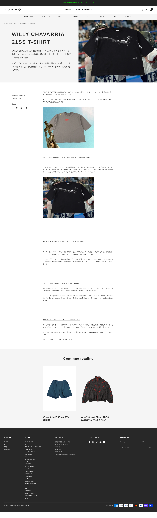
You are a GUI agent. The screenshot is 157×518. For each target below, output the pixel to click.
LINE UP (61, 16)
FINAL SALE (28, 16)
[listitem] (12, 108)
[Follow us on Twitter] (12, 10)
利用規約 (57, 446)
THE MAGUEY (29, 486)
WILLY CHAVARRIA (31, 495)
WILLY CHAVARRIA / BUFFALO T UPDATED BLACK (62, 283)
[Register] (150, 447)
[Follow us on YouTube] (16, 10)
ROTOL (27, 478)
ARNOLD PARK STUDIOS (33, 446)
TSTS (27, 488)
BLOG (89, 16)
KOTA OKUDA (29, 466)
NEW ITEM (46, 16)
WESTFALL (28, 491)
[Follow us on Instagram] (8, 10)
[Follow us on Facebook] (5, 10)
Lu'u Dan (28, 468)
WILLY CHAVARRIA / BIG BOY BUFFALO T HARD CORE (63, 242)
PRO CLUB (28, 476)
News (10, 23)
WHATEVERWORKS (31, 493)
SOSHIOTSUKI (29, 481)
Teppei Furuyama (30, 483)
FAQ (115, 16)
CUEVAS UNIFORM (31, 451)
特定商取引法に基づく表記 (62, 442)
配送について (58, 449)
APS (74, 172)
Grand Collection (30, 459)
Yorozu (27, 498)
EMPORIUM (28, 454)
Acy (26, 444)
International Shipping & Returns (65, 454)
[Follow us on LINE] (19, 10)
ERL (26, 456)
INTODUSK (28, 464)
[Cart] (151, 10)
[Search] (142, 10)
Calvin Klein (28, 449)
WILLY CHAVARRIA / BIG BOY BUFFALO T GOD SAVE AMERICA (66, 157)
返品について (58, 451)
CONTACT (129, 16)
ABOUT (102, 16)
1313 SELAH (29, 442)
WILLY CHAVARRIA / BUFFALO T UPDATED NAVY (61, 320)
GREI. (27, 461)
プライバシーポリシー (61, 444)
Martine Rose (29, 473)
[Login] (146, 9)
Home (6, 23)
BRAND (75, 16)
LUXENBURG (29, 471)
